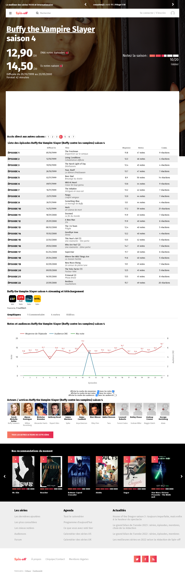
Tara (109, 423)
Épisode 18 (14, 258)
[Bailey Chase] (136, 415)
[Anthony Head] (54, 415)
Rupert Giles (54, 423)
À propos (36, 559)
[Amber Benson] (108, 415)
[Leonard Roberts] (122, 415)
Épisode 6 (14, 183)
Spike (68, 423)
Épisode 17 (14, 252)
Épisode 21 (14, 276)
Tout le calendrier (74, 516)
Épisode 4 (14, 171)
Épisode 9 (14, 202)
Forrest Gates (122, 423)
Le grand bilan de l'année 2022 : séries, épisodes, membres (146, 533)
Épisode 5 (14, 177)
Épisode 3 (14, 165)
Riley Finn (95, 423)
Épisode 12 (14, 221)
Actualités (119, 510)
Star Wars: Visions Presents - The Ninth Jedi (161, 495)
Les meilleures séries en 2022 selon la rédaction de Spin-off (146, 539)
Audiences (20, 533)
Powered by (11, 308)
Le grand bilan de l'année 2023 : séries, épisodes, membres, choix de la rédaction (146, 526)
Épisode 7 (14, 190)
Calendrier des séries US (77, 533)
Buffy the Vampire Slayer (51, 29)
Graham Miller (136, 423)
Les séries (20, 510)
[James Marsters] (68, 415)
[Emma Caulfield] (81, 415)
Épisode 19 (14, 264)
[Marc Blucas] (95, 415)
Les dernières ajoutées (27, 516)
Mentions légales (78, 559)
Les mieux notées (24, 528)
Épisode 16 (14, 246)
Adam (163, 423)
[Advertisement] (92, 113)
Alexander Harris (40, 423)
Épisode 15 (14, 239)
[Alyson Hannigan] (27, 415)
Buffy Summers (14, 423)
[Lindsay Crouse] (149, 415)
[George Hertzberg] (163, 415)
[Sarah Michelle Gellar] (13, 415)
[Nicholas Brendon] (40, 415)
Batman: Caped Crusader (75, 494)
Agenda (68, 510)
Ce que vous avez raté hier (78, 528)
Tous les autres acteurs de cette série (30, 435)
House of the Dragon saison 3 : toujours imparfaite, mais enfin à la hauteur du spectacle (147, 518)
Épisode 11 (14, 215)
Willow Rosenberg (27, 424)
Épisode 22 (14, 282)
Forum (18, 539)
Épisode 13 (14, 227)
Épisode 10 (14, 208)
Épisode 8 (14, 196)
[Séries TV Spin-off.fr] (22, 13)
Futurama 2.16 (121, 4)
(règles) (174, 64)
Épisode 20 (14, 270)
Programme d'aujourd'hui (78, 522)
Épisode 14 (14, 233)
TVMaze (28, 571)
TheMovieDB (37, 571)
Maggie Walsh (149, 423)
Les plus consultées (25, 522)
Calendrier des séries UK (77, 539)
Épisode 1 (13, 152)
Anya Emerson (81, 423)
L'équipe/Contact (55, 559)
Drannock (98, 4)
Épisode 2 (14, 159)
